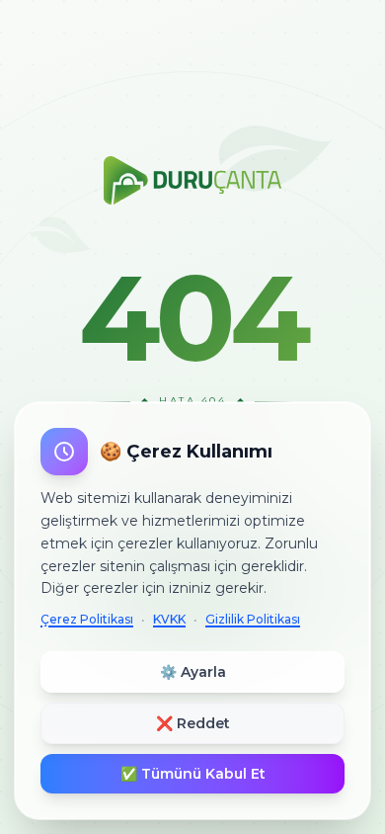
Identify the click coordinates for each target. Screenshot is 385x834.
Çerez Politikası (86, 619)
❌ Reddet (193, 723)
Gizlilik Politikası (252, 619)
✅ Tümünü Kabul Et (193, 774)
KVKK (169, 619)
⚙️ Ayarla (193, 672)
